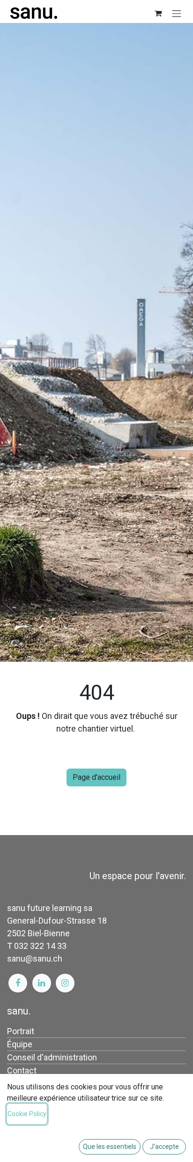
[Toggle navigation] (176, 13)
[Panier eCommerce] (157, 13)
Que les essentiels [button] (109, 1146)
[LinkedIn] (41, 983)
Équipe (19, 1044)
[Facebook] (17, 983)
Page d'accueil (96, 777)
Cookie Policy (26, 1114)
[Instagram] (65, 983)
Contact (22, 1070)
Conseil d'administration (52, 1057)
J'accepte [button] (164, 1146)
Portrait (20, 1031)
